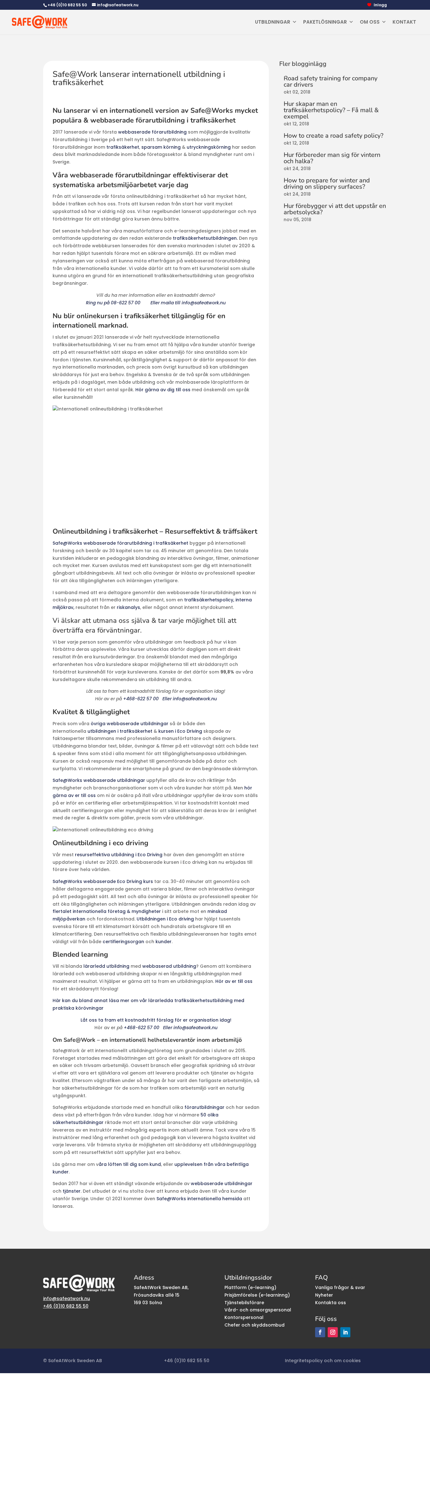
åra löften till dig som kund (130, 1164)
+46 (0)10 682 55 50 (67, 5)
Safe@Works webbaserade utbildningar (99, 780)
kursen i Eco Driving (180, 731)
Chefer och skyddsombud (254, 1325)
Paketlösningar (325, 22)
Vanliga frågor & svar (340, 1287)
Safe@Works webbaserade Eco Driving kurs (103, 881)
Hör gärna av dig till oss (162, 390)
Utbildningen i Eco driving (165, 919)
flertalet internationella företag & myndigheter (107, 911)
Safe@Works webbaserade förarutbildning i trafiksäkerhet (120, 543)
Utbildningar (272, 22)
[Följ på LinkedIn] (345, 1332)
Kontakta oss (330, 1302)
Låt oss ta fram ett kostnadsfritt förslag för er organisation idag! (156, 1020)
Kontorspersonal (243, 1317)
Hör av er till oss (233, 981)
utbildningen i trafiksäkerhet (120, 731)
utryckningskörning (209, 147)
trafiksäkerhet (122, 147)
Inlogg (380, 5)
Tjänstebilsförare (244, 1302)
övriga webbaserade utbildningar (129, 723)
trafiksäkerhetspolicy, (209, 600)
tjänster (72, 1191)
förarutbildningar (204, 1107)
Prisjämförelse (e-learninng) (257, 1295)
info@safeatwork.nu (66, 1298)
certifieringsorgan (123, 941)
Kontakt (404, 22)
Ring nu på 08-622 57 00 (113, 303)
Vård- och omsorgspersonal (257, 1310)
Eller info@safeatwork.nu (189, 699)
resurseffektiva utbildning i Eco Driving (118, 854)
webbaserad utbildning (169, 966)
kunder (164, 941)
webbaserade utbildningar (221, 1183)
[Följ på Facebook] (320, 1332)
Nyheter (324, 1295)
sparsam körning (161, 147)
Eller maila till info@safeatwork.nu (188, 303)
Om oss (370, 22)
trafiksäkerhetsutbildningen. (205, 238)
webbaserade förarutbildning (152, 132)
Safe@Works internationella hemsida (199, 1198)
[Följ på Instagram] (333, 1332)
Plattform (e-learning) (250, 1287)
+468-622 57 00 (141, 699)
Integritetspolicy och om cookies (323, 1360)
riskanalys (128, 607)
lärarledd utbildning (106, 966)
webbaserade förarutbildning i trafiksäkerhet (162, 120)
